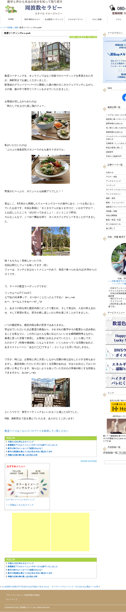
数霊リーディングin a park (17, 33)
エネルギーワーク (75, 19)
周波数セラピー (26, 607)
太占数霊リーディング (54, 19)
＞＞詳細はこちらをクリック (20, 505)
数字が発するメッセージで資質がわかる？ (25, 448)
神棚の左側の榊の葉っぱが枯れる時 (22, 455)
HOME (11, 19)
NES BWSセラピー (32, 19)
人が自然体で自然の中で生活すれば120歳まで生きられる (25, 587)
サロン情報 (97, 19)
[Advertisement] (31, 532)
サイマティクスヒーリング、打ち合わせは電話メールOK (74, 587)
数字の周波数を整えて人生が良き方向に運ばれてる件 (30, 452)
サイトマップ (11, 599)
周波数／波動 (75, 37)
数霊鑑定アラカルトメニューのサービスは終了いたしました (33, 445)
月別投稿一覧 (110, 452)
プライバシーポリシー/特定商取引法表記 (23, 595)
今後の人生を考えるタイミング (21, 442)
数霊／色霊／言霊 (89, 37)
